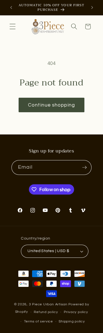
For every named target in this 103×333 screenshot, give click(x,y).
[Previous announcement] (11, 7)
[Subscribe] (84, 167)
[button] (12, 26)
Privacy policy (76, 312)
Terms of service (38, 321)
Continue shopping (51, 105)
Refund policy (46, 312)
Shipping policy (72, 321)
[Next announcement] (92, 7)
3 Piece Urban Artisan (48, 304)
